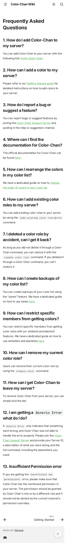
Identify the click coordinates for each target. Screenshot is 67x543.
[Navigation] (5, 4)
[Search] (61, 4)
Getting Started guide (40, 83)
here (18, 157)
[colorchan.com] (5, 537)
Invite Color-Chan (32, 58)
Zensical (19, 530)
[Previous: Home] (5, 519)
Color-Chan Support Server (34, 123)
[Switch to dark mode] (54, 4)
